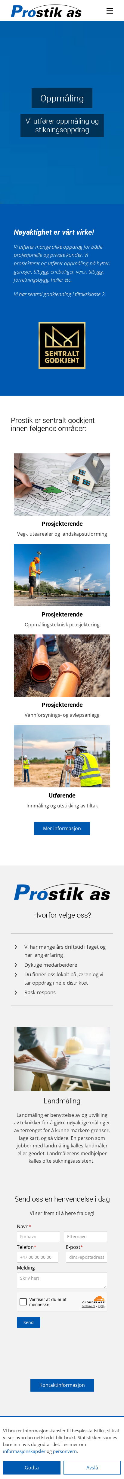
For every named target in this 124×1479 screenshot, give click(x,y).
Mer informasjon (62, 828)
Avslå (92, 1467)
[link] (62, 345)
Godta (32, 1467)
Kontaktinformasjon (62, 1385)
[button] (110, 10)
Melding (26, 1267)
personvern (65, 1451)
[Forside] (46, 10)
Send (28, 1322)
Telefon (26, 1247)
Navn (24, 1226)
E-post (74, 1247)
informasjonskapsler (24, 1451)
